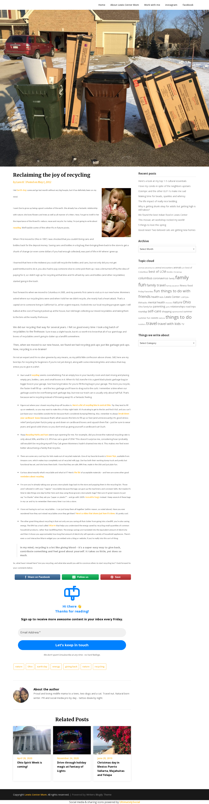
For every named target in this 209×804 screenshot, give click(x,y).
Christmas (177, 272)
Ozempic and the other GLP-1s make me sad (162, 191)
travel (151, 323)
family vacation (172, 286)
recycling (99, 666)
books (170, 272)
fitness (183, 285)
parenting (159, 306)
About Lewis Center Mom (124, 4)
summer (187, 311)
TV (182, 324)
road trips (191, 306)
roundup (142, 311)
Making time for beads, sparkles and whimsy (161, 196)
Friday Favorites (145, 291)
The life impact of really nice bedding (157, 201)
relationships (177, 306)
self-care (154, 311)
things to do (179, 317)
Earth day (22, 190)
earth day (42, 666)
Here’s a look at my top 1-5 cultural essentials (162, 181)
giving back (71, 666)
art (183, 267)
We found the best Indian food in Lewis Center (162, 214)
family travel (156, 285)
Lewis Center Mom (36, 794)
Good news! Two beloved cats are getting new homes (166, 230)
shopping (166, 311)
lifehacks (142, 302)
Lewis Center (172, 297)
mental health (156, 302)
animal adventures (146, 267)
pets (168, 307)
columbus (145, 278)
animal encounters (164, 267)
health (155, 297)
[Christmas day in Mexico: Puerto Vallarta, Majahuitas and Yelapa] (112, 739)
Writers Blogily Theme (99, 794)
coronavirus (160, 278)
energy (56, 666)
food (190, 285)
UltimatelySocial (130, 802)
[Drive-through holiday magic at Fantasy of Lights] (72, 739)
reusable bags (92, 497)
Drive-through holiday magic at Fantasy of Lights (71, 766)
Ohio (30, 666)
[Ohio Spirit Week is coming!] (32, 739)
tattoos (162, 318)
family (172, 278)
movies (169, 302)
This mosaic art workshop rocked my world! (161, 219)
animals (177, 267)
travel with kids (169, 324)
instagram (171, 4)
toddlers (141, 324)
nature (18, 666)
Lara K (20, 182)
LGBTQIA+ (185, 297)
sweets (154, 317)
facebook (188, 4)
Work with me (152, 4)
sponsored (177, 311)
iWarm (52, 525)
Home (101, 4)
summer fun (144, 317)
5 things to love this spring (152, 224)
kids (162, 297)
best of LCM (157, 271)
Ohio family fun (145, 306)
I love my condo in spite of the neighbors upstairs (164, 186)
